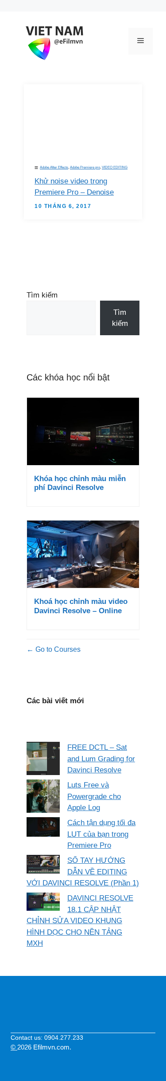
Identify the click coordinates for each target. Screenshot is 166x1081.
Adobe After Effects (54, 167)
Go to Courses (57, 649)
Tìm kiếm (42, 295)
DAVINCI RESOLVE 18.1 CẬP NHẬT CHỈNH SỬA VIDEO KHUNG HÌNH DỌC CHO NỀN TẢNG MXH (80, 921)
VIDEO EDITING (114, 167)
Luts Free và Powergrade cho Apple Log (94, 796)
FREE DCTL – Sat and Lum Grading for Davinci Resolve (101, 758)
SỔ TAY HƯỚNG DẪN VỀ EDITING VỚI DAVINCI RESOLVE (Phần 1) (83, 871)
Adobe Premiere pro (85, 167)
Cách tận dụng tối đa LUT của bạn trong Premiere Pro (101, 834)
